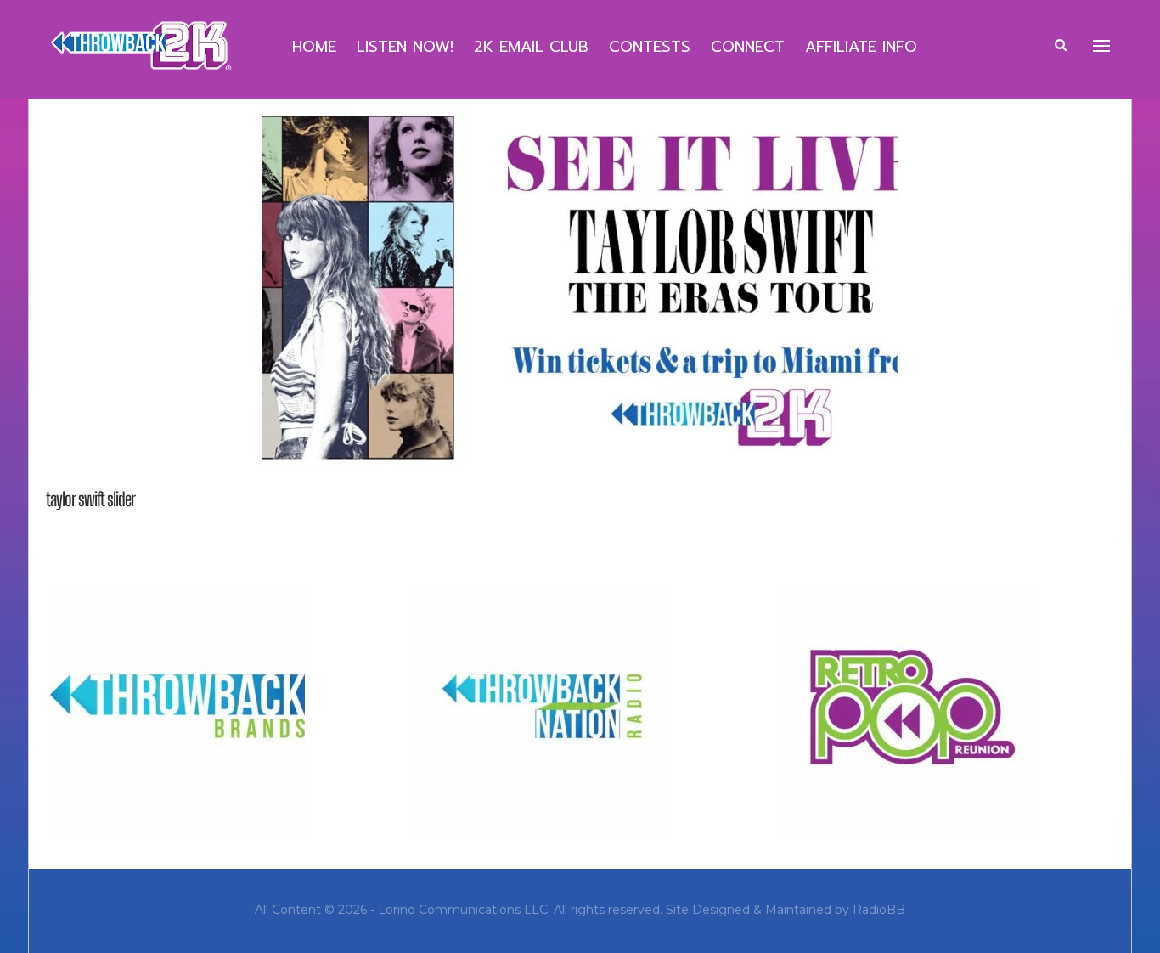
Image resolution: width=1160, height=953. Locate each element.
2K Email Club (531, 47)
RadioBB (879, 909)
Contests (649, 47)
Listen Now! (405, 47)
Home (314, 47)
